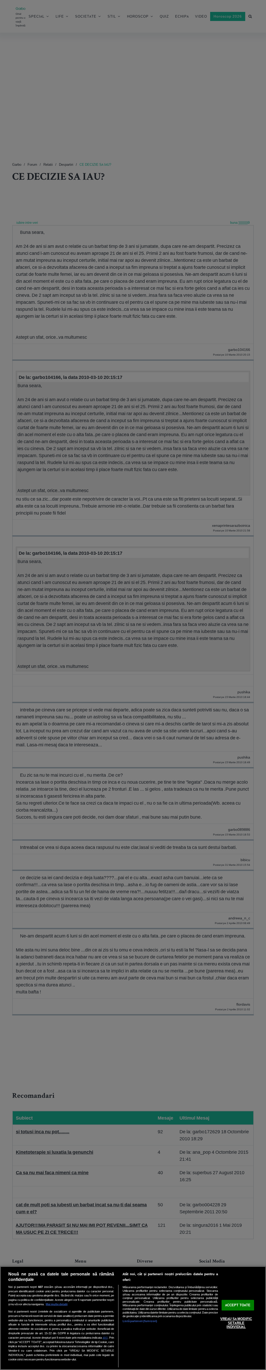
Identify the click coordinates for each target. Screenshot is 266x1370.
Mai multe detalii (57, 1304)
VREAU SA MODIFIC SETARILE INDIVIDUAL (236, 1323)
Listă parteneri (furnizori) (140, 1321)
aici (105, 1337)
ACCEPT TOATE (238, 1305)
